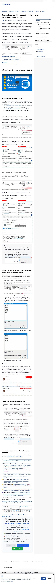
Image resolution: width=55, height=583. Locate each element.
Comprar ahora (40, 51)
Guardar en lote (16, 479)
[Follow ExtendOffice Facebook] (3, 573)
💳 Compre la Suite (17, 546)
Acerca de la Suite (11, 543)
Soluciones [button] (4, 11)
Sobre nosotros (8, 565)
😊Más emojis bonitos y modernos (19, 484)
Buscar (43, 11)
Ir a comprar (9, 514)
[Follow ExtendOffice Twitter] (6, 573)
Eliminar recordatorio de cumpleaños (16, 495)
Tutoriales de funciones (41, 54)
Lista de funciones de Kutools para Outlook (12, 512)
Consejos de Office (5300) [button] (27, 11)
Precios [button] (17, 11)
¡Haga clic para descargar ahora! (15, 456)
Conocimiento (16, 559)
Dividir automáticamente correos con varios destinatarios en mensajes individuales (16, 470)
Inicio (6, 559)
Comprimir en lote (7, 480)
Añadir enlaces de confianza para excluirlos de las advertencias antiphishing (43, 33)
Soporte (37, 11)
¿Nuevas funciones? (41, 56)
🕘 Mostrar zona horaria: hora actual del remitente (19, 490)
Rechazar (49, 578)
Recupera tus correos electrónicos (19, 473)
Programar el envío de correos (16, 465)
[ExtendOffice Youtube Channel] (8, 573)
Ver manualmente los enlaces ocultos (11, 59)
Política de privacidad (37, 559)
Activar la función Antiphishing (8, 56)
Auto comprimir (15, 482)
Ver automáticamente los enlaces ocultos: (12, 105)
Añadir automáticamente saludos (15, 468)
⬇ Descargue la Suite (23, 543)
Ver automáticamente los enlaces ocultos (12, 57)
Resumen (39, 46)
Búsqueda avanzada (18, 476)
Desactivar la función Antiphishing (9, 64)
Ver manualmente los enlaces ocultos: (12, 108)
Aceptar (43, 578)
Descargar (11, 11)
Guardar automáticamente (17, 480)
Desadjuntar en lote (24, 479)
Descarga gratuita (40, 49)
